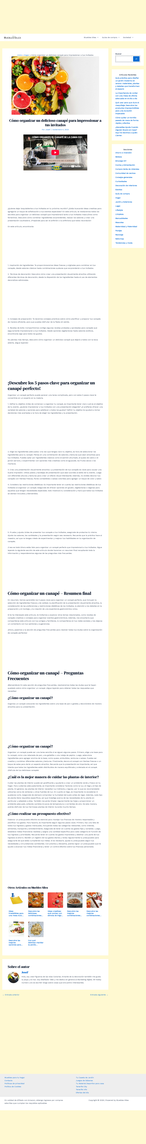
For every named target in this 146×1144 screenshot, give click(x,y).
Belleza (118, 157)
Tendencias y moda (123, 243)
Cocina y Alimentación (125, 165)
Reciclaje (119, 235)
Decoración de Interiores (126, 185)
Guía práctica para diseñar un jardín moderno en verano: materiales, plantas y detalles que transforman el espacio (127, 83)
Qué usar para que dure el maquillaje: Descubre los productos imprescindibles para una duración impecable (127, 108)
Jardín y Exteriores (123, 202)
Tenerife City (81, 1086)
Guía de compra (122, 194)
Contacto (8, 1080)
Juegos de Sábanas (84, 1080)
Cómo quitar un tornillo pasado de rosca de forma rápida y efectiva (126, 120)
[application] (97, 37)
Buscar (118, 54)
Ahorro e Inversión (123, 153)
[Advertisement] (73, 17)
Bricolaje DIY (120, 161)
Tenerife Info (81, 1089)
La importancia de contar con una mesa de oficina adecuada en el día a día (126, 96)
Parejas (118, 231)
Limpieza (119, 214)
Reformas (119, 239)
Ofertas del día (82, 1092)
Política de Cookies (13, 1086)
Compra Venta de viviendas (127, 169)
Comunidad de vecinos (125, 173)
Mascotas (119, 222)
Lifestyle (119, 210)
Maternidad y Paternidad (126, 226)
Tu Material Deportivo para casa (90, 1083)
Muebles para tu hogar (15, 1077)
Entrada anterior (11, 995)
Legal (117, 206)
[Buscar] (136, 59)
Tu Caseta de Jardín (85, 1077)
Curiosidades (121, 181)
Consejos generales (123, 177)
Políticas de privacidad (14, 1083)
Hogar (118, 198)
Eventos (118, 190)
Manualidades (121, 218)
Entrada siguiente (99, 995)
